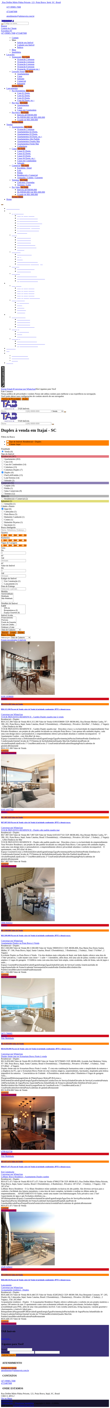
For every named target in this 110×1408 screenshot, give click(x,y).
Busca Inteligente (8, 527)
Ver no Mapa (6, 1398)
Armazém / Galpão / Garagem (30, 177)
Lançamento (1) (11, 584)
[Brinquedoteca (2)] (13, 610)
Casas (19, 76)
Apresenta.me (7, 1401)
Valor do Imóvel (8, 565)
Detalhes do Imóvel (9, 603)
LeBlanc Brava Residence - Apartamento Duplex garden (25, 1177)
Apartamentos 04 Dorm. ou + (29, 136)
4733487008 (11, 11)
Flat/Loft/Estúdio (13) (13, 475)
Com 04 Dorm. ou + (25, 100)
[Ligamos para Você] (3, 386)
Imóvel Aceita (7, 615)
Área (3, 548)
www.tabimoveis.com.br (23, 1406)
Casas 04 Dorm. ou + (26, 158)
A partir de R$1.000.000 (27, 120)
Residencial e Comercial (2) (16, 499)
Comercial (21, 81)
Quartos (4, 533)
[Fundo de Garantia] (8, 622)
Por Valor (16, 187)
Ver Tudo (26, 57)
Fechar (21, 632)
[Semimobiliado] (7, 594)
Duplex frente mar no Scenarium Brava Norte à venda (24, 1056)
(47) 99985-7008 (13, 7)
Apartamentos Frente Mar (28, 144)
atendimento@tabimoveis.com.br (20, 16)
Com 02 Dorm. (23, 95)
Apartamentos (23, 74)
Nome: (4, 1349)
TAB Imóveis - (7, 21)
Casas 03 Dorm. (24, 156)
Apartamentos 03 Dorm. (27, 134)
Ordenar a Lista (7, 627)
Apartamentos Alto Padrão (28, 139)
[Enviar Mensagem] (53, 424)
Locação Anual (18, 71)
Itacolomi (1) (9, 525)
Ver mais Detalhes (8, 753)
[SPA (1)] (13, 608)
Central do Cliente (8, 1368)
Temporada (16, 57)
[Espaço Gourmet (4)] (13, 613)
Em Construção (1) (12, 581)
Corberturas (22, 146)
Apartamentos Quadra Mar (28, 141)
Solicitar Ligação (8, 1355)
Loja (19, 170)
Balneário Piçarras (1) (13, 522)
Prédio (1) (8, 488)
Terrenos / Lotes (24, 185)
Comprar (5, 750)
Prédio (20, 173)
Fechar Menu (17, 86)
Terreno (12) (9, 494)
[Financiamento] (8, 618)
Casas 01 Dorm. (24, 151)
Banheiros (5, 538)
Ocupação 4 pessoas (25, 62)
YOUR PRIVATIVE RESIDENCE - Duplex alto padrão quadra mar (30, 830)
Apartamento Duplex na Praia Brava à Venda (20, 943)
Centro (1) (8, 520)
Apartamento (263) (12, 459)
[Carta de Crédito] (8, 625)
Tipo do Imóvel (7, 454)
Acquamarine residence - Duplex (15, 1290)
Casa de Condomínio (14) (15, 464)
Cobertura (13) (10, 467)
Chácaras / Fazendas (25, 182)
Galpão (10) (9, 485)
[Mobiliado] (7, 596)
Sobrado (20, 79)
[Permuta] (8, 620)
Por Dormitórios (18, 91)
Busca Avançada (8, 635)
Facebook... (6, 1339)
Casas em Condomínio (26, 110)
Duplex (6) (9, 472)
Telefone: (5, 1352)
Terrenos (15, 180)
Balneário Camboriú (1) (14, 517)
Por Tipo (15, 103)
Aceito (25, 399)
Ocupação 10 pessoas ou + (28, 69)
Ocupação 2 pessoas (25, 59)
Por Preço (16, 112)
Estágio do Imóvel (8, 578)
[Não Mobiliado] (7, 598)
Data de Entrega (8, 586)
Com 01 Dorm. (23, 93)
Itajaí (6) (7, 509)
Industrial (21, 83)
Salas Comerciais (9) (13, 491)
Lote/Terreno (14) (11, 478)
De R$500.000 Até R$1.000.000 (31, 117)
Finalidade (5, 449)
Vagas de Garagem (9, 543)
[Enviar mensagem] (65, 411)
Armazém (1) (9, 504)
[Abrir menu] (2, 204)
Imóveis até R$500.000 (27, 115)
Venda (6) (8, 451)
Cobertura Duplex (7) (13, 470)
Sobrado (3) (9, 480)
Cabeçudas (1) (10, 511)
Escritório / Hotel (24, 168)
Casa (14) (8, 462)
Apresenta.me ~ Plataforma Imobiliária (17, 1403)
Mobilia (4, 591)
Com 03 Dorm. (23, 98)
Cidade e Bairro (7, 506)
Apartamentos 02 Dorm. (27, 132)
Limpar (13, 632)
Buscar (5, 632)
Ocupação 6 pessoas (25, 64)
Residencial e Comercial (27, 175)
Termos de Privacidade (11, 399)
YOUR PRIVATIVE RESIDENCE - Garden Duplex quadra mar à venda (32, 717)
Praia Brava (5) (10, 514)
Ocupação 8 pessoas (25, 67)
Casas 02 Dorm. (24, 153)
